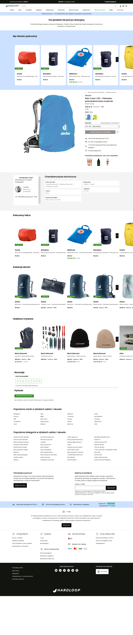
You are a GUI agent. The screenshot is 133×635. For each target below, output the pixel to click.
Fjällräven (70, 414)
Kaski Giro (97, 439)
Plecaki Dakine (71, 460)
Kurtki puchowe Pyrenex (74, 447)
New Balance (98, 416)
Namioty (16, 452)
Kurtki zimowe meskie (20, 447)
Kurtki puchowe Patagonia (102, 460)
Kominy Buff (98, 454)
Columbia (70, 416)
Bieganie (39, 10)
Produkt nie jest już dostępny (100, 132)
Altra (42, 414)
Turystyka (29, 10)
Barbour (43, 424)
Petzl (95, 424)
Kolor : (89, 112)
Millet (42, 416)
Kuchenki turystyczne (47, 437)
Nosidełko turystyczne (47, 460)
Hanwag (97, 419)
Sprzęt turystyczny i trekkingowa (96, 92)
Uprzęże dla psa (99, 444)
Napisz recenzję (89, 103)
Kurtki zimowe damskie (21, 439)
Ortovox (16, 416)
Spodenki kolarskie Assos (102, 437)
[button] (49, 124)
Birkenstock (98, 421)
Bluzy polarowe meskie (21, 449)
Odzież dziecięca (72, 437)
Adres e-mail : (80, 484)
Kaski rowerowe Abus (100, 457)
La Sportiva (17, 421)
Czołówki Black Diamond (75, 454)
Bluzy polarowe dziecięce (75, 439)
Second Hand (101, 10)
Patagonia (17, 414)
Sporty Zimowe (73, 10)
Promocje (120, 10)
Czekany (43, 442)
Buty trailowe (45, 447)
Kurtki (69, 444)
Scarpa (69, 419)
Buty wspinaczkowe (47, 452)
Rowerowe (61, 10)
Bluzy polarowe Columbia (75, 452)
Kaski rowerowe (45, 457)
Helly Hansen (45, 421)
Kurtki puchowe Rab (100, 442)
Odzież (12, 10)
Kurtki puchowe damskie (21, 437)
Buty (19, 10)
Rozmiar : (88, 123)
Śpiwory (16, 460)
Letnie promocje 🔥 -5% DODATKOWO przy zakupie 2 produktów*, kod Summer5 (66, 13)
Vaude (69, 421)
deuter (88, 95)
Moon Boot (44, 419)
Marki (111, 10)
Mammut (70, 424)
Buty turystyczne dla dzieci (49, 454)
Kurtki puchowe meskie (21, 444)
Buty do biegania (46, 449)
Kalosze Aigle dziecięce (74, 442)
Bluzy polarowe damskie (21, 442)
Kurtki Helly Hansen (73, 449)
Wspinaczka (50, 10)
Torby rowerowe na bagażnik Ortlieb (105, 449)
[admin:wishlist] (117, 132)
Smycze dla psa (99, 447)
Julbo (96, 414)
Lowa (15, 424)
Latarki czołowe (18, 457)
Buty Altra (97, 452)
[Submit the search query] (115, 6)
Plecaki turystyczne (111, 92)
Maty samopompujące (21, 454)
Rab (15, 419)
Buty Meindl (71, 457)
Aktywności (86, 10)
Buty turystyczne (46, 444)
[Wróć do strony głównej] (86, 92)
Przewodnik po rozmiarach (110, 123)
